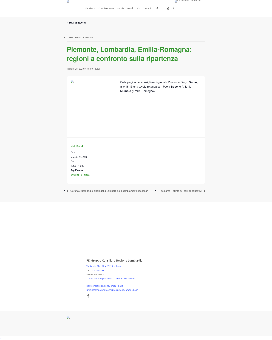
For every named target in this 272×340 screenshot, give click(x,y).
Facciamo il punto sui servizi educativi (180, 191)
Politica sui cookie (125, 278)
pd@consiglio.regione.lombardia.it (104, 285)
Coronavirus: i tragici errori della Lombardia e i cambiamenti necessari (109, 191)
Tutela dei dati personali (99, 278)
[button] (136, 338)
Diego (189, 82)
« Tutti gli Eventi (76, 22)
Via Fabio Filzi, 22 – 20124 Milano (103, 266)
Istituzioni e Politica (80, 174)
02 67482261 (97, 270)
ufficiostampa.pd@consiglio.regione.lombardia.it (112, 289)
